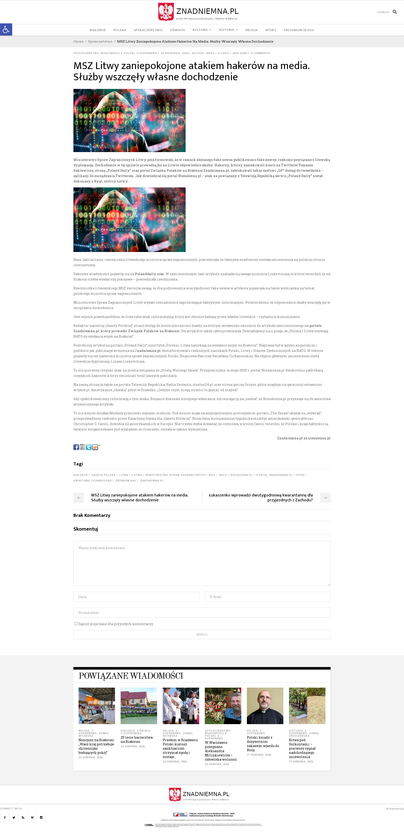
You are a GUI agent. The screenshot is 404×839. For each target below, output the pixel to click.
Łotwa (137, 475)
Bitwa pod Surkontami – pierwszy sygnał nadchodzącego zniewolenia (302, 748)
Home (78, 41)
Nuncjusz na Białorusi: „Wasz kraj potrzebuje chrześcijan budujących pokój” (97, 746)
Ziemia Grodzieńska (304, 734)
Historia (296, 730)
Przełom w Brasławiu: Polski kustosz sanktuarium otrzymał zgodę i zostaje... (180, 748)
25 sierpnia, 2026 (91, 757)
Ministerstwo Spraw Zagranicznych (175, 475)
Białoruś (80, 475)
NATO (223, 475)
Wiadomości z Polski (117, 53)
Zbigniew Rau (125, 480)
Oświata (143, 730)
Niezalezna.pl (242, 475)
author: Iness (203, 53)
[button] (6, 29)
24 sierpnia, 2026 (175, 761)
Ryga (300, 475)
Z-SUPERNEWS (146, 53)
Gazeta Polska (103, 475)
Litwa (123, 475)
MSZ (212, 475)
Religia (84, 730)
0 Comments (260, 53)
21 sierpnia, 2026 (259, 754)
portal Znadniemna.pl (274, 475)
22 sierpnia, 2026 (217, 764)
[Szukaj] (393, 12)
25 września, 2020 (174, 53)
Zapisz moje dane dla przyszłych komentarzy (115, 624)
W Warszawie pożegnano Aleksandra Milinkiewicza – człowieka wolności (221, 751)
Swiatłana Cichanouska (92, 480)
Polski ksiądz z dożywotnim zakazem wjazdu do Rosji (263, 743)
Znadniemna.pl (152, 480)
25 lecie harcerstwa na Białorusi (137, 739)
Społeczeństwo (100, 41)
